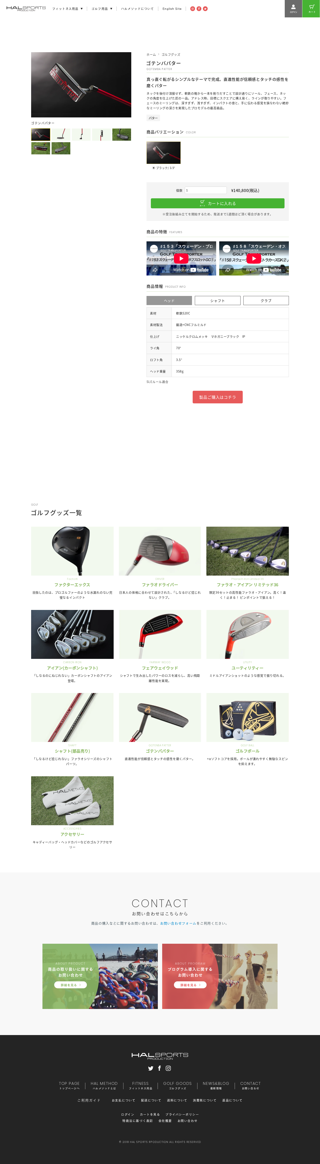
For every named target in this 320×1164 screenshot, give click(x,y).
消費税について (205, 1100)
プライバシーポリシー (182, 1114)
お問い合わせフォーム (178, 923)
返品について (232, 1100)
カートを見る (150, 1114)
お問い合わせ (187, 1120)
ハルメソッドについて (137, 8)
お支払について (124, 1100)
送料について (177, 1100)
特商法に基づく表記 (137, 1120)
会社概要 (165, 1120)
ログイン (127, 1114)
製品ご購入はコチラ (217, 397)
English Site (172, 8)
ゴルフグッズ (171, 54)
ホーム (151, 54)
